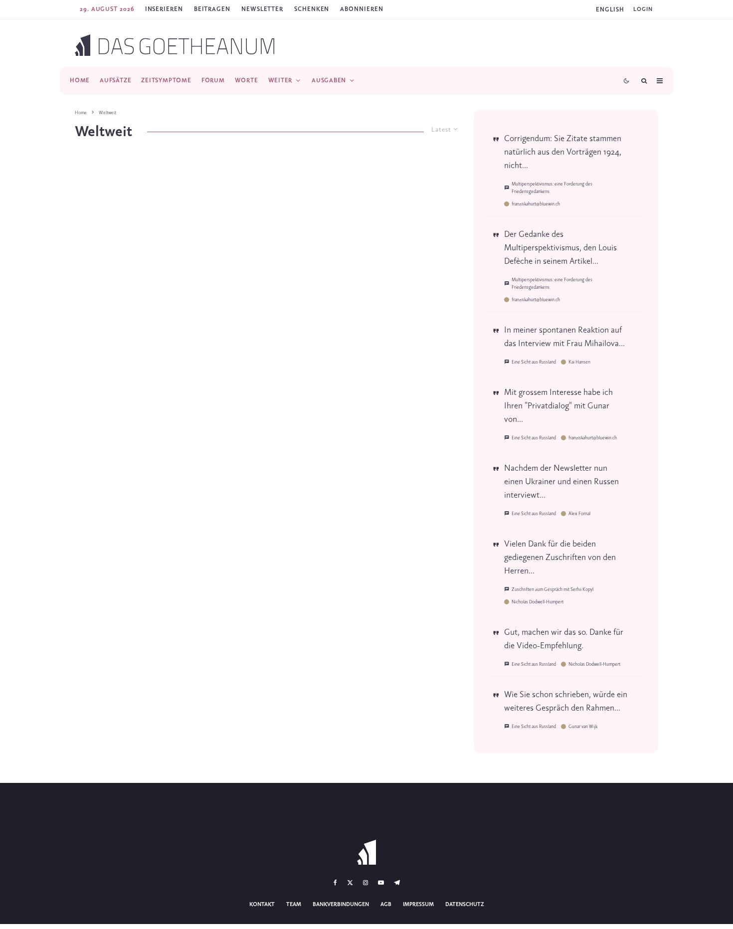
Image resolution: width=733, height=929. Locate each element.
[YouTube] (381, 883)
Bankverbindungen (341, 905)
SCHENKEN (311, 9)
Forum (213, 80)
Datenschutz (464, 905)
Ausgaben (329, 80)
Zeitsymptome (166, 80)
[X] (350, 883)
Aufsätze (115, 80)
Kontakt (262, 905)
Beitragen (212, 9)
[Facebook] (335, 883)
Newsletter (262, 9)
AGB (385, 905)
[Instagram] (365, 883)
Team (293, 905)
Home (80, 80)
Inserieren (164, 9)
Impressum (418, 905)
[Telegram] (397, 883)
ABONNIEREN (361, 9)
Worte (246, 80)
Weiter (280, 80)
